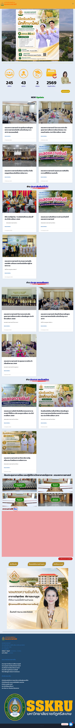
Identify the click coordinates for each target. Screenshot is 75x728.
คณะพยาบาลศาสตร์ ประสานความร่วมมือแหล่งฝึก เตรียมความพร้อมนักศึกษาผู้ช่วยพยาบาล (18, 263)
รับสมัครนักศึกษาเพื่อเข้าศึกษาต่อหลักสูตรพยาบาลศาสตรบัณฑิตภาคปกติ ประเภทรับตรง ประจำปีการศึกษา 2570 (55, 413)
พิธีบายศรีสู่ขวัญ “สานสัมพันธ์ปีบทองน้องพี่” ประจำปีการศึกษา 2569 (19, 218)
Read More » (8, 136)
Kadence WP (42, 725)
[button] (4, 35)
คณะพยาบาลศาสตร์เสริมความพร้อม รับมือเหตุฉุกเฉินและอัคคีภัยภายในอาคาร (19, 172)
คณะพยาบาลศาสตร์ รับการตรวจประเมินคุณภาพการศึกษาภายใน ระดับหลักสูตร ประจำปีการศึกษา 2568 (19, 316)
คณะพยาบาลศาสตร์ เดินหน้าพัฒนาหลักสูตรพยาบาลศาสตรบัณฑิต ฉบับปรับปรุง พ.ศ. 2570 (55, 316)
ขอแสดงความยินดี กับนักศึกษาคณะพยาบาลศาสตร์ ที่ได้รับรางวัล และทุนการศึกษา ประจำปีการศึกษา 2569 (19, 413)
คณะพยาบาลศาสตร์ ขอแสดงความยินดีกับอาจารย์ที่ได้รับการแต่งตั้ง (55, 172)
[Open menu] (73, 3)
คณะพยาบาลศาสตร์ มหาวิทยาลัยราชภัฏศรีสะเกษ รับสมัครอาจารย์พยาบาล (17, 459)
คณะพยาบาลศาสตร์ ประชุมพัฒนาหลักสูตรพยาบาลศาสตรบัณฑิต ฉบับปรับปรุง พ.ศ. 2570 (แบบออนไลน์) (19, 129)
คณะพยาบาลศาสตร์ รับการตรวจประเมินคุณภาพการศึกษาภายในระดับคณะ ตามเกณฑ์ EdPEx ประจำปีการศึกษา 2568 (54, 129)
